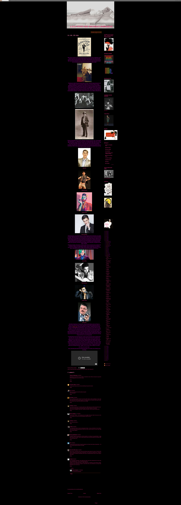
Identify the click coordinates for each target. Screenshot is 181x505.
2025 (106, 232)
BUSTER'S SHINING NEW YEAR (108, 339)
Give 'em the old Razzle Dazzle (108, 156)
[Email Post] (79, 367)
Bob (70, 442)
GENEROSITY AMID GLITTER (108, 276)
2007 (106, 360)
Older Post (99, 493)
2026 (106, 231)
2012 (106, 353)
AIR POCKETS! (108, 342)
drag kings (79, 369)
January (107, 255)
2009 (106, 357)
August (107, 246)
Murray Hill (91, 369)
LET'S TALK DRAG (108, 327)
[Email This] (80, 367)
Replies (72, 468)
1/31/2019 (79, 375)
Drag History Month (73, 369)
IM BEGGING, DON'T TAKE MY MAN (108, 309)
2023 (106, 235)
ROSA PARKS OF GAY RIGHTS (108, 261)
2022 (106, 236)
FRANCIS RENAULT (107, 278)
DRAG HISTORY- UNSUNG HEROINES (108, 286)
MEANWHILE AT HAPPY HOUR (108, 299)
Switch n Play (75, 326)
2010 (106, 356)
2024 (106, 233)
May (106, 250)
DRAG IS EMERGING (108, 321)
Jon (70, 390)
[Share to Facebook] (83, 367)
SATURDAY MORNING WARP (108, 314)
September (107, 245)
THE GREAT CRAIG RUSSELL (107, 301)
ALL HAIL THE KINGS (108, 257)
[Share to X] (82, 367)
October (107, 243)
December (107, 241)
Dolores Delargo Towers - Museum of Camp (109, 153)
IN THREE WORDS (107, 269)
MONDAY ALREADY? (108, 329)
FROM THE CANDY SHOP (108, 292)
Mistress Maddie (73, 413)
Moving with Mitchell (73, 434)
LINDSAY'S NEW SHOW (108, 305)
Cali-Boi (71, 426)
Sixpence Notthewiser (74, 375)
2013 (106, 352)
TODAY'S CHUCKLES (108, 323)
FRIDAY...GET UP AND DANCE (108, 319)
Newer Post (70, 493)
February (107, 254)
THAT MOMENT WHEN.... (108, 267)
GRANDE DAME (108, 283)
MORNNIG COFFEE (107, 265)
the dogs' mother (73, 384)
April (106, 251)
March (107, 252)
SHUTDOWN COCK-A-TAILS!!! (108, 274)
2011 (106, 355)
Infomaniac (107, 161)
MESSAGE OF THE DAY (108, 259)
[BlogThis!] (81, 367)
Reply (71, 381)
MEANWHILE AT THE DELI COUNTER (108, 290)
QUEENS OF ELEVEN (107, 271)
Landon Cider (87, 369)
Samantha (71, 397)
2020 (106, 238)
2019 (106, 240)
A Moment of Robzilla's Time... (108, 145)
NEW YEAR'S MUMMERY (108, 344)
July (106, 247)
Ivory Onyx (82, 369)
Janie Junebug (107, 163)
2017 (106, 347)
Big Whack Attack (107, 147)
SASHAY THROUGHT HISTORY (108, 325)
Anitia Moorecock (107, 363)
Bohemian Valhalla (108, 149)
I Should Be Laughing (108, 157)
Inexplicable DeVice (108, 159)
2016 (106, 348)
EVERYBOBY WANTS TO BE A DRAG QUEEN (108, 281)
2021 (106, 237)
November (107, 242)
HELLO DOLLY (108, 303)
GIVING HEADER (108, 340)
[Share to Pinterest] (84, 367)
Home (84, 493)
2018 (106, 346)
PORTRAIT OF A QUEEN (108, 263)
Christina (71, 405)
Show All (112, 164)
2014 (106, 351)
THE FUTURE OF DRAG (108, 307)
